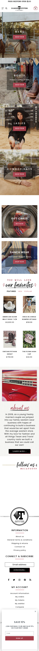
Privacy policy (20, 550)
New (20, 291)
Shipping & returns (19, 543)
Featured (11, 291)
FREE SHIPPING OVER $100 (19, 1)
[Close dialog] (35, 611)
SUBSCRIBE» (19, 570)
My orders (19, 597)
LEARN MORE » (19, 451)
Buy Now (19, 224)
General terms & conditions (19, 540)
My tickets (19, 600)
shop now (19, 37)
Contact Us (20, 547)
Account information (19, 593)
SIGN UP (19, 638)
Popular (28, 291)
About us (20, 536)
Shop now (19, 129)
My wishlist (20, 603)
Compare (19, 607)
